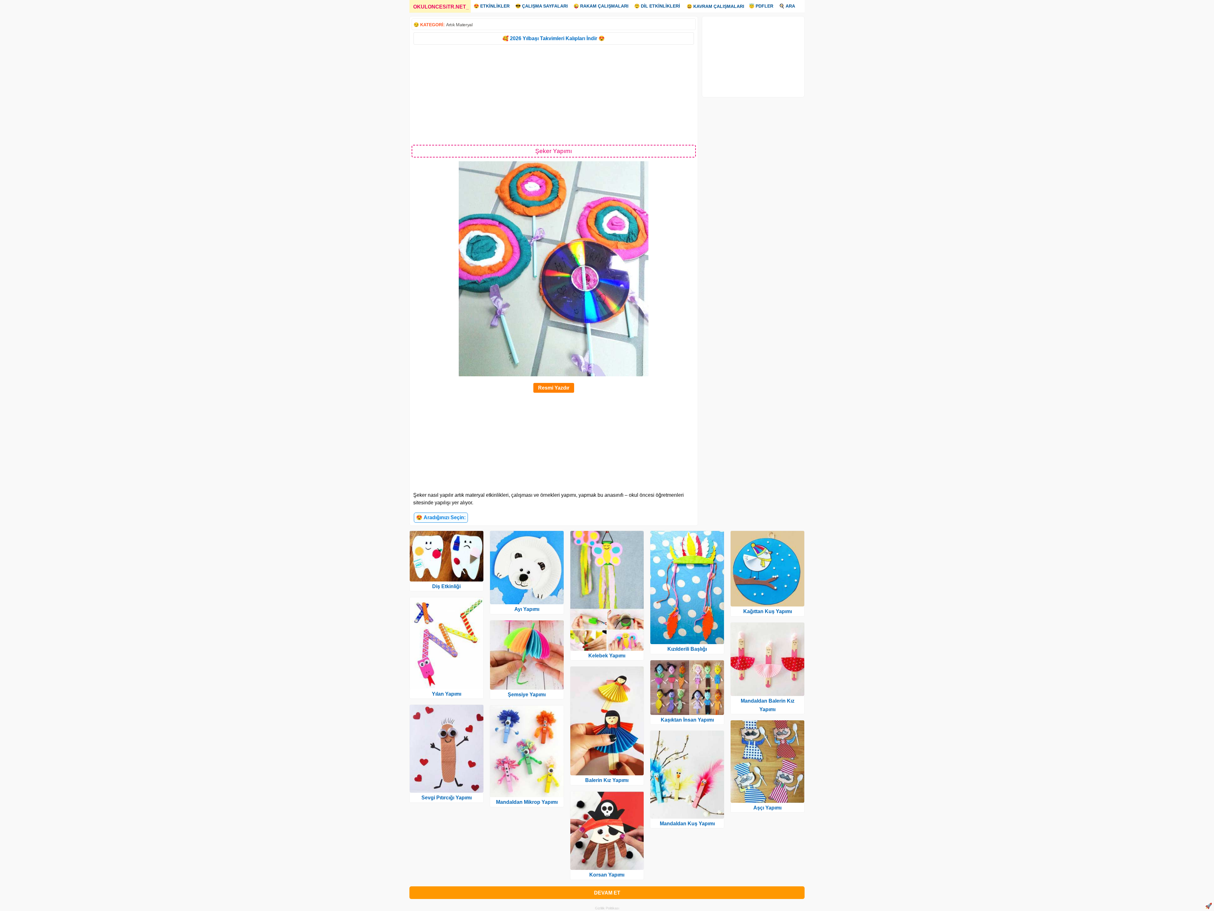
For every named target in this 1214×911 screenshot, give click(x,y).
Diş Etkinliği (446, 586)
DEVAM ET (607, 893)
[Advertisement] (553, 94)
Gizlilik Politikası (607, 908)
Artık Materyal (459, 24)
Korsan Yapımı (606, 874)
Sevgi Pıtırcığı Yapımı (446, 797)
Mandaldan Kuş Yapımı (687, 823)
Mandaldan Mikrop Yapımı (527, 802)
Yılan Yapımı (446, 694)
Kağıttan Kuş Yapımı (767, 611)
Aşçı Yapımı (767, 807)
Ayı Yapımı (526, 609)
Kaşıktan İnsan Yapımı (687, 720)
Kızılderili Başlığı (687, 649)
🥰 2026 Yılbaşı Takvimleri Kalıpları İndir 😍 (553, 38)
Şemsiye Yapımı (527, 694)
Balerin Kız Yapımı (606, 780)
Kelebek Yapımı (606, 655)
